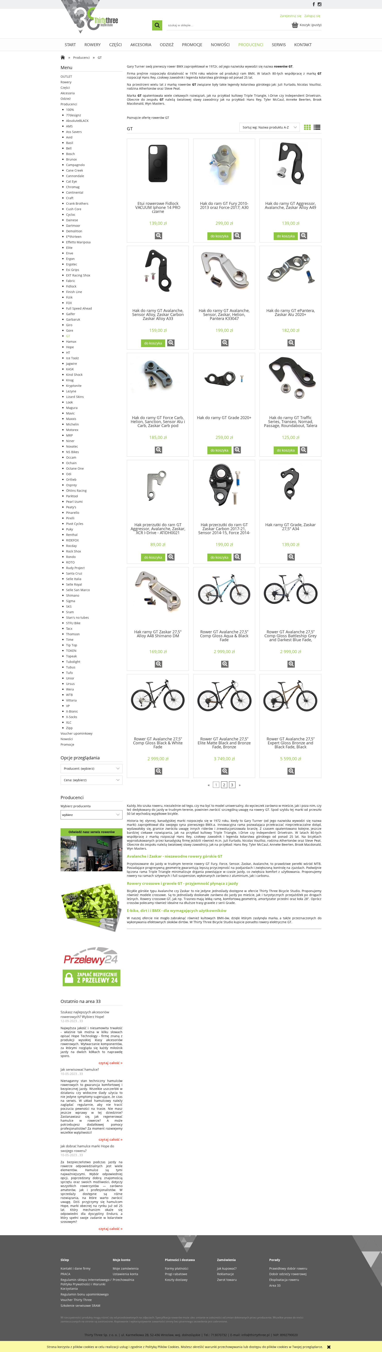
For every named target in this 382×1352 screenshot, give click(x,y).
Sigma (70, 601)
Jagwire (71, 363)
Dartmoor (73, 225)
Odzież (66, 98)
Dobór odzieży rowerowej (288, 1274)
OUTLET (66, 76)
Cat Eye (71, 181)
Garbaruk (73, 319)
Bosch (70, 154)
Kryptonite (74, 386)
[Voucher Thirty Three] (91, 907)
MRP (69, 435)
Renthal (72, 535)
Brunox (71, 159)
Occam (71, 457)
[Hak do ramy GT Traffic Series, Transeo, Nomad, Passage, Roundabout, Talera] (290, 383)
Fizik (69, 297)
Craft (69, 198)
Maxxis (71, 419)
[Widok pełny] (317, 127)
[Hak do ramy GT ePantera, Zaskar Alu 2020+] (290, 276)
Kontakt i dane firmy (75, 1268)
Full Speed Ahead (79, 308)
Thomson (73, 634)
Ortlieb (71, 479)
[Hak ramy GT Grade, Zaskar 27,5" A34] (290, 490)
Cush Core (73, 209)
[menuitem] (70, 45)
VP (68, 706)
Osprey (71, 485)
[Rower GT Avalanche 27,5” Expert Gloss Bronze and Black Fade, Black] (290, 705)
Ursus (70, 684)
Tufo (69, 673)
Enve (69, 253)
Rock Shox (73, 551)
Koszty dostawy (176, 1280)
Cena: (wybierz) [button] (75, 780)
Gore (69, 330)
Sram (70, 612)
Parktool (72, 496)
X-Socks (71, 717)
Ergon (70, 259)
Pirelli (70, 518)
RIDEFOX (72, 540)
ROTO (70, 562)
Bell (69, 148)
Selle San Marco (78, 590)
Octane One (75, 468)
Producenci (69, 104)
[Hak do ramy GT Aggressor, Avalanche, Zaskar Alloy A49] (290, 169)
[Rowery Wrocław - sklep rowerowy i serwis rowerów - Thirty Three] (64, 57)
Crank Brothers (77, 203)
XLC (68, 722)
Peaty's (71, 507)
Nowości (67, 739)
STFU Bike (73, 623)
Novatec (72, 446)
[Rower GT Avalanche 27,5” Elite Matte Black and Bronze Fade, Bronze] (224, 705)
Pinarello (72, 513)
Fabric (70, 281)
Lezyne (71, 391)
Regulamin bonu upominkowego (85, 1294)
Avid (69, 137)
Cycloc (70, 214)
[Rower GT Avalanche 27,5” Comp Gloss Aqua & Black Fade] (224, 598)
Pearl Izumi (74, 501)
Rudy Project (75, 568)
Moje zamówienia (126, 1268)
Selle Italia (73, 579)
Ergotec (71, 264)
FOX (69, 303)
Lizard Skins (75, 397)
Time (69, 639)
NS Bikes (72, 452)
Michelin (72, 424)
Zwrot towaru (227, 1280)
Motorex (72, 430)
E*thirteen (74, 236)
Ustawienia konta (125, 1274)
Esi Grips (72, 270)
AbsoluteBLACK (77, 121)
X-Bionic (72, 711)
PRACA (65, 1274)
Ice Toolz (72, 358)
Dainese (72, 220)
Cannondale (75, 176)
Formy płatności (176, 1268)
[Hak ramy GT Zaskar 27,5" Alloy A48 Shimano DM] (157, 598)
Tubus (70, 667)
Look (69, 402)
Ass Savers (74, 132)
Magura (72, 408)
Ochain (71, 463)
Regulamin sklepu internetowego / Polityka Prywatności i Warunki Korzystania (86, 1284)
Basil (69, 143)
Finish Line (74, 292)
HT (68, 352)
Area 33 (275, 1285)
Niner (70, 441)
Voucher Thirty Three (76, 1300)
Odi (68, 474)
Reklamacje (225, 1274)
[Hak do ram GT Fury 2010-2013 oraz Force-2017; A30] (224, 169)
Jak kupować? (227, 1268)
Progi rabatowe (176, 1274)
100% (70, 110)
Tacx (69, 628)
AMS (69, 126)
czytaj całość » (110, 1063)
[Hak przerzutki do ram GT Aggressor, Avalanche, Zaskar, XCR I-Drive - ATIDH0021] (157, 490)
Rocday (71, 546)
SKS (69, 606)
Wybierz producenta (76, 806)
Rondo (71, 557)
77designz (73, 115)
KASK (70, 369)
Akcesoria (68, 93)
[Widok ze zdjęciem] (307, 127)
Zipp (69, 728)
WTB (69, 695)
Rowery (66, 82)
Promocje (67, 744)
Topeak (71, 656)
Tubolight (73, 662)
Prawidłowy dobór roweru (288, 1268)
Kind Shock (74, 375)
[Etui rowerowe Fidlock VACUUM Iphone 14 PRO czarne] (157, 169)
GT (68, 336)
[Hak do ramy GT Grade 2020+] (224, 383)
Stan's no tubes (77, 617)
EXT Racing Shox (78, 275)
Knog (70, 380)
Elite (69, 248)
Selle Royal (74, 584)
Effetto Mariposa (78, 242)
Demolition (74, 231)
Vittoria (71, 700)
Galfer (70, 314)
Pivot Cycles (74, 524)
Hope (70, 347)
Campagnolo (75, 165)
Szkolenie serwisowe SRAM (80, 1305)
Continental (74, 192)
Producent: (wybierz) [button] (79, 768)
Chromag (73, 187)
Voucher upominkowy (76, 733)
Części (65, 87)
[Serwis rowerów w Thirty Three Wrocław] (91, 853)
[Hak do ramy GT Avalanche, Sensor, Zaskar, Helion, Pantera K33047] (224, 276)
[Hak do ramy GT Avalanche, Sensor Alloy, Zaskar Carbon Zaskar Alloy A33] (157, 276)
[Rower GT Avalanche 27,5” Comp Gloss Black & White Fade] (157, 705)
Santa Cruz (74, 573)
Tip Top (71, 645)
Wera (70, 689)
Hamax (71, 341)
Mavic (70, 413)
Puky (69, 529)
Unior (70, 678)
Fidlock (71, 286)
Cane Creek (74, 170)
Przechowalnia (123, 1280)
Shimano (72, 595)
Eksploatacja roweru (284, 1280)
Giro (69, 325)
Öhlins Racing (76, 490)
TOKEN (71, 651)
